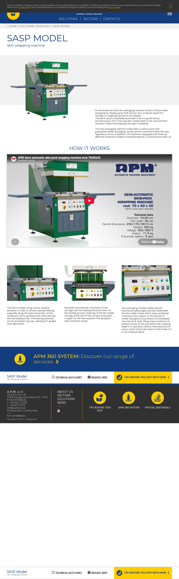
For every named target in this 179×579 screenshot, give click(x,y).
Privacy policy (14, 410)
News (61, 402)
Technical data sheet (68, 377)
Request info (99, 377)
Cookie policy (30, 410)
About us (65, 391)
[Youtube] (58, 410)
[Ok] (170, 6)
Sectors (90, 19)
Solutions (68, 19)
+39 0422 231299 (18, 402)
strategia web (31, 419)
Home (13, 26)
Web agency (12, 419)
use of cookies (114, 7)
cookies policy (24, 7)
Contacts (111, 19)
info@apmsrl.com (16, 407)
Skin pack (44, 26)
